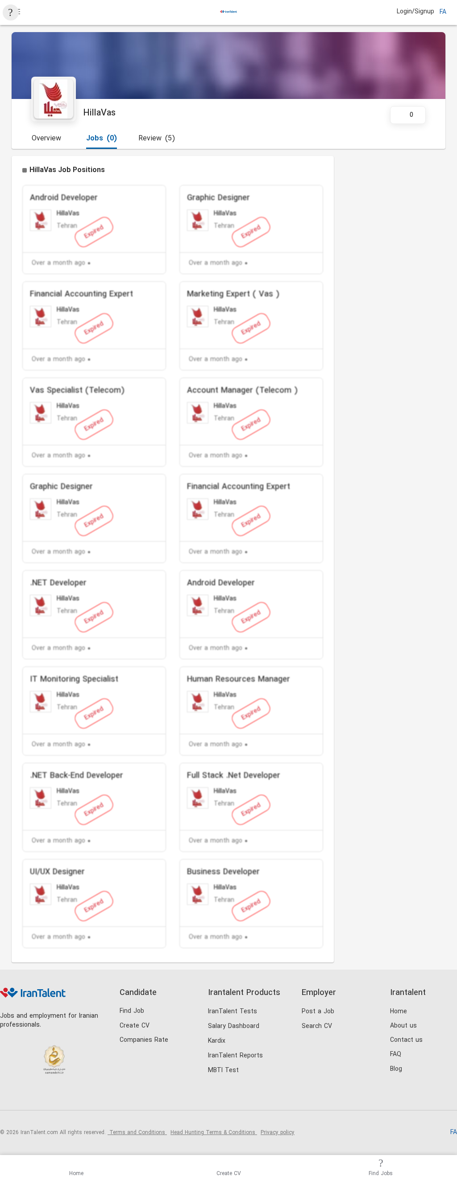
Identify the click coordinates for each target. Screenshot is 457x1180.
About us (403, 1026)
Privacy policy (278, 1133)
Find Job (132, 1011)
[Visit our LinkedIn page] (9, 1095)
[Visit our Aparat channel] (82, 1095)
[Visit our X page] (46, 1095)
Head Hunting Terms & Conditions (213, 1133)
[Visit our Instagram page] (27, 1095)
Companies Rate (144, 1040)
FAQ (395, 1054)
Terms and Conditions (137, 1133)
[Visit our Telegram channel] (64, 1095)
